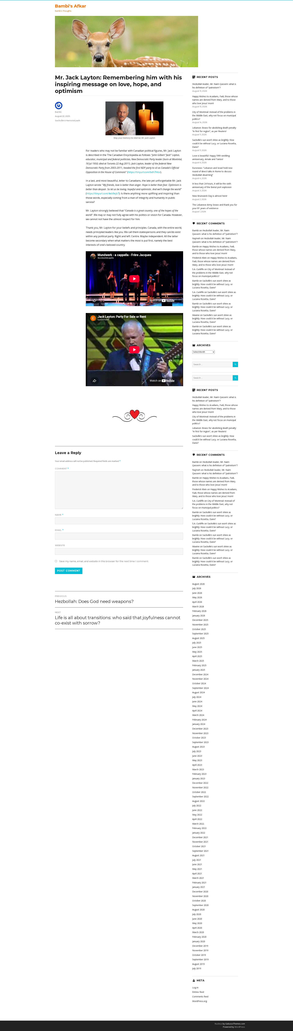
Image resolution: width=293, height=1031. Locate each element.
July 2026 (196, 588)
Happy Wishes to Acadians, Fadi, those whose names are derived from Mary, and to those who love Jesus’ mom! (215, 100)
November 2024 (200, 678)
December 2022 (200, 782)
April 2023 (197, 764)
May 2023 (197, 760)
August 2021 (198, 855)
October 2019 (199, 955)
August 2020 (198, 909)
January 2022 (198, 832)
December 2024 (200, 674)
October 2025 (199, 629)
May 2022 (197, 814)
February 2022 (199, 828)
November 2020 (200, 896)
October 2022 (199, 792)
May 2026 (197, 597)
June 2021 (197, 864)
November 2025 (200, 624)
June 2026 (197, 592)
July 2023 (196, 751)
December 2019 (200, 945)
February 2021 (199, 882)
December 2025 (200, 620)
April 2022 (197, 819)
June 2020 (197, 918)
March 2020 (198, 932)
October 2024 (199, 683)
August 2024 (198, 692)
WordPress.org (199, 1001)
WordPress (239, 1026)
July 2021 (196, 859)
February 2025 (199, 665)
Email (59, 530)
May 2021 (197, 868)
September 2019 (200, 959)
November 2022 (200, 787)
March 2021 (198, 877)
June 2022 (197, 810)
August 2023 (198, 746)
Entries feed (198, 991)
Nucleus (218, 1023)
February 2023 (199, 773)
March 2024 (198, 715)
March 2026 (198, 606)
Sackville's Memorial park (67, 120)
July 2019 (196, 968)
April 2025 (197, 656)
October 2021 (199, 846)
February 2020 (199, 936)
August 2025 (198, 638)
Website (60, 545)
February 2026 (199, 610)
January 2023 (198, 778)
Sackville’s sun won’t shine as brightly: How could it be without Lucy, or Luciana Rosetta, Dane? (214, 143)
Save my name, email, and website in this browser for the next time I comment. (104, 561)
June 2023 (197, 755)
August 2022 (198, 801)
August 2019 (198, 964)
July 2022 (196, 805)
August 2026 (198, 583)
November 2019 (200, 950)
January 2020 (198, 941)
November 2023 (200, 733)
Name (59, 515)
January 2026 (198, 615)
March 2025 (198, 660)
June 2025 (197, 647)
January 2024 (198, 724)
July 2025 (196, 642)
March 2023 (198, 769)
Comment (62, 468)
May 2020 (197, 923)
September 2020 (200, 905)
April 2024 (197, 710)
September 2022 (200, 796)
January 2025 (198, 669)
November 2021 (200, 841)
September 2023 (200, 742)
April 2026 (197, 601)
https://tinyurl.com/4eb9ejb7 (103, 193)
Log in (195, 987)
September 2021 (200, 850)
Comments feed (200, 996)
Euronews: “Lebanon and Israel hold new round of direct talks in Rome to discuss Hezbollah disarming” (212, 171)
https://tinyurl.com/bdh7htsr (144, 172)
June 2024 (197, 701)
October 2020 (199, 900)
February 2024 (199, 719)
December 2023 (200, 728)
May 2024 (197, 706)
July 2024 (196, 697)
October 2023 (199, 737)
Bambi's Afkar (70, 6)
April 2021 (197, 873)
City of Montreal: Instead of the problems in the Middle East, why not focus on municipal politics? (214, 115)
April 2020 (197, 927)
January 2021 (198, 887)
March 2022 (198, 823)
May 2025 (197, 651)
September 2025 (200, 633)
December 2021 (200, 837)
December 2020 (200, 891)
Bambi (58, 112)
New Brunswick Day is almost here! (209, 195)
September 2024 (200, 688)
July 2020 (196, 914)
